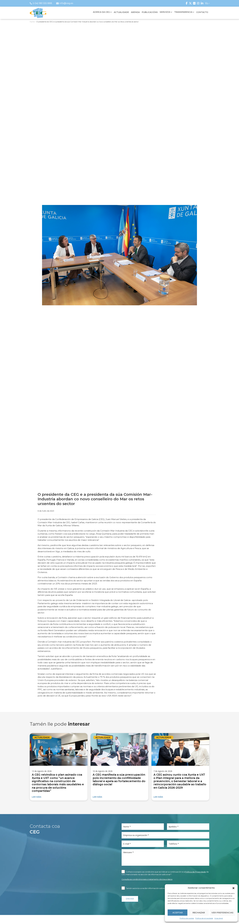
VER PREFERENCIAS (222, 912)
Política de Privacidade (195, 872)
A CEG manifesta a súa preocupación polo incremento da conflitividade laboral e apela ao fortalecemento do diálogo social (119, 779)
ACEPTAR (177, 912)
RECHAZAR (199, 912)
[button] (233, 887)
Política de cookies (187, 918)
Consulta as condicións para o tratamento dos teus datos (147, 879)
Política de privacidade (204, 918)
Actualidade (42, 737)
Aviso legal (218, 918)
